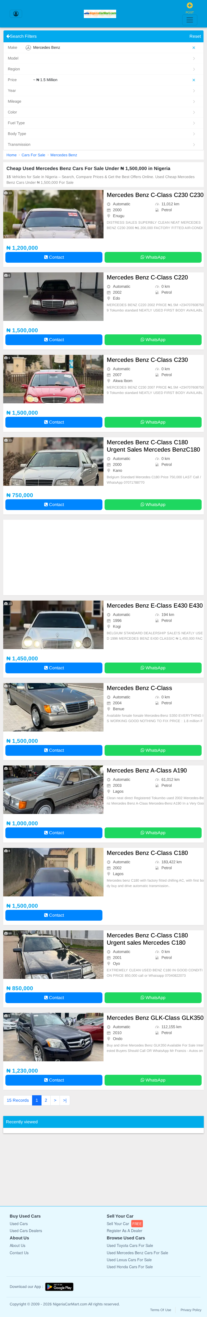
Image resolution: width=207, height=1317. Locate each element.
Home (11, 155)
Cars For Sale (33, 155)
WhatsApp (154, 257)
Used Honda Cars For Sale (130, 1266)
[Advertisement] (103, 557)
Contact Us (19, 1252)
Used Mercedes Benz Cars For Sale (137, 1252)
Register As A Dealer (124, 1230)
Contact (56, 257)
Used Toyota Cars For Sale (130, 1245)
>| (65, 1100)
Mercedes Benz (63, 155)
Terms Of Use (160, 1310)
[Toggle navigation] (189, 20)
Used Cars (19, 1223)
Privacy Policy (191, 1310)
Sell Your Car (124, 1223)
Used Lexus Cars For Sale (129, 1259)
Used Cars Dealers (26, 1230)
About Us (17, 1245)
